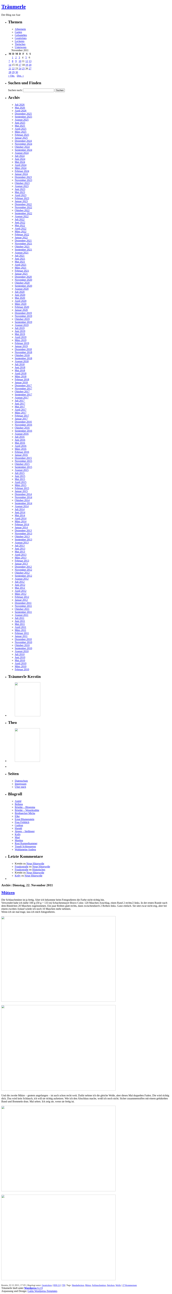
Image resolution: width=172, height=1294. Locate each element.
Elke (17, 816)
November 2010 (23, 642)
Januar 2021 (21, 273)
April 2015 (20, 482)
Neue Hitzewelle (35, 863)
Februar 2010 (22, 669)
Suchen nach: (15, 90)
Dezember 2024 (23, 140)
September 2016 (23, 430)
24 (20, 68)
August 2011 (21, 615)
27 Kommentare (129, 1285)
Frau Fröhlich (22, 822)
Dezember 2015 (23, 458)
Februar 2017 (22, 415)
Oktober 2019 (22, 319)
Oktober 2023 (22, 183)
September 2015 (23, 467)
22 (13, 68)
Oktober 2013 (22, 536)
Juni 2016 (20, 439)
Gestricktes (21, 38)
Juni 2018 (20, 367)
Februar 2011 (22, 633)
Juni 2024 (20, 159)
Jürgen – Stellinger (25, 831)
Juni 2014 (20, 512)
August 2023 (22, 186)
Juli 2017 (20, 400)
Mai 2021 (20, 261)
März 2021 (20, 267)
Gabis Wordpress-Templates (42, 1291)
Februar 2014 (22, 524)
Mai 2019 (20, 334)
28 (10, 72)
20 (30, 64)
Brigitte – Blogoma (25, 807)
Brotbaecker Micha (25, 813)
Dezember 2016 (23, 421)
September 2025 (23, 116)
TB (63, 1285)
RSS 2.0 (57, 1285)
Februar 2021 (22, 270)
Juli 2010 (20, 654)
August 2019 (22, 325)
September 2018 (23, 358)
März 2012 (20, 593)
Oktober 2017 (22, 391)
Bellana (19, 804)
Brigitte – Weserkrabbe (27, 810)
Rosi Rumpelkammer (26, 843)
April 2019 (20, 337)
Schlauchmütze (99, 1285)
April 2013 (20, 554)
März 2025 (20, 131)
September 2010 (23, 648)
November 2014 (23, 497)
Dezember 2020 (23, 276)
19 (26, 64)
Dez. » (20, 75)
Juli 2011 (19, 618)
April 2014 (20, 518)
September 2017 (23, 394)
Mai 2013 (20, 551)
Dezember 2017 (23, 385)
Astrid (18, 801)
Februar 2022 (22, 234)
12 (26, 61)
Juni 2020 (20, 294)
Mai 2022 (20, 225)
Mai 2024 (20, 162)
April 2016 (20, 445)
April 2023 (20, 195)
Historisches (38, 869)
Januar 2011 (21, 636)
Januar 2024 (21, 174)
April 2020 (20, 301)
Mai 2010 (20, 660)
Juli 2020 (20, 291)
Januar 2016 (21, 455)
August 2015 (22, 470)
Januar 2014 (21, 527)
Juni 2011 (20, 621)
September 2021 (23, 249)
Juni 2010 (20, 657)
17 (20, 64)
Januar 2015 (21, 491)
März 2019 (20, 340)
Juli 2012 (20, 581)
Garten (18, 32)
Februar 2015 (22, 488)
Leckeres (19, 41)
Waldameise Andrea (25, 849)
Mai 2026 (20, 107)
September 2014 (23, 503)
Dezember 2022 (23, 204)
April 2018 (20, 373)
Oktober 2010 (22, 645)
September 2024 (23, 149)
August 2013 (22, 542)
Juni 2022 (20, 222)
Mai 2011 (20, 624)
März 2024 (20, 168)
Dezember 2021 (23, 240)
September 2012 (23, 575)
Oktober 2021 (22, 246)
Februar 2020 (22, 307)
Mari (17, 837)
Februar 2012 (22, 596)
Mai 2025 (20, 125)
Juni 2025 (20, 122)
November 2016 (23, 424)
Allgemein (20, 29)
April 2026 (20, 110)
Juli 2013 (20, 545)
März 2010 (20, 666)
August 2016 (22, 433)
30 (16, 72)
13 (30, 61)
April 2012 (20, 590)
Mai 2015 (20, 479)
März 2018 (20, 376)
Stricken (111, 1285)
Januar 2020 (21, 310)
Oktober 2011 (22, 609)
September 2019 (23, 322)
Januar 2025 (21, 137)
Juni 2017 (20, 403)
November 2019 (23, 316)
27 (30, 68)
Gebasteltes (21, 35)
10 (20, 61)
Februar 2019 (22, 343)
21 (10, 68)
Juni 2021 (20, 258)
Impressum (20, 783)
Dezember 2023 (23, 177)
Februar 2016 (22, 452)
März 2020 (20, 304)
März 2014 (20, 521)
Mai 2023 (20, 192)
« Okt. (11, 75)
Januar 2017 (21, 418)
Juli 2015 (20, 473)
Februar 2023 (22, 198)
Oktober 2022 (22, 210)
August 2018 (22, 361)
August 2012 (22, 578)
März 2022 (20, 231)
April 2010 (20, 663)
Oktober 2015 (22, 464)
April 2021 (20, 264)
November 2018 (23, 352)
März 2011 (20, 630)
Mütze (88, 1285)
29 (13, 72)
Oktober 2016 (22, 427)
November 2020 (23, 279)
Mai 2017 (20, 406)
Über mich (20, 786)
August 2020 (22, 288)
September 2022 (23, 213)
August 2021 (22, 252)
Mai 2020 (20, 297)
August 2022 (22, 216)
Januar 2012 (21, 600)
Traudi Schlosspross (25, 846)
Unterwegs (20, 47)
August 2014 (22, 506)
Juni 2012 (20, 584)
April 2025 (20, 128)
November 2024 (23, 143)
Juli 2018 (20, 364)
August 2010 (22, 651)
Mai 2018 (20, 370)
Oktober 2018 (22, 355)
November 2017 (23, 388)
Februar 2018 (22, 379)
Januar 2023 (21, 201)
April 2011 (20, 627)
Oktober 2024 (22, 146)
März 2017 (20, 412)
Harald (18, 828)
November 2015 (23, 461)
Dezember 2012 (23, 566)
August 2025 (22, 119)
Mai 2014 (20, 515)
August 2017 (22, 397)
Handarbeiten (78, 1285)
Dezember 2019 (23, 313)
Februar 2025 (22, 134)
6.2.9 (33, 1288)
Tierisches (20, 44)
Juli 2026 (20, 104)
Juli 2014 (20, 509)
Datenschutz (21, 780)
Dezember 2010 (23, 639)
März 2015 (20, 485)
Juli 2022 (20, 219)
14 (10, 64)
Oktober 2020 (22, 282)
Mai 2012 (20, 587)
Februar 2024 (22, 171)
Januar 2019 (21, 346)
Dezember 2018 (23, 349)
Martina (19, 840)
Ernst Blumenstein (24, 819)
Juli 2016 (20, 436)
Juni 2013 (20, 548)
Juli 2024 (20, 156)
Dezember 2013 (23, 530)
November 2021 (23, 243)
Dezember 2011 (23, 603)
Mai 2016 (20, 442)
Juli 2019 (20, 328)
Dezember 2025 (23, 113)
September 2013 (23, 539)
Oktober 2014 (22, 500)
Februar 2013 (22, 560)
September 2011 (23, 612)
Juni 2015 (20, 476)
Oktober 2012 (22, 572)
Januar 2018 (21, 382)
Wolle (118, 1285)
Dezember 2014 (23, 494)
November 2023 (23, 180)
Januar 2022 (21, 237)
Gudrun (19, 825)
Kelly (18, 834)
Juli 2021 (20, 255)
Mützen (8, 892)
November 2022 (23, 207)
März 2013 (20, 557)
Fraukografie (21, 866)
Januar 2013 (21, 563)
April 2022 (20, 228)
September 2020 (23, 285)
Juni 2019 (20, 331)
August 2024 (22, 153)
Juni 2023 (20, 189)
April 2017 (20, 409)
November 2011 (23, 606)
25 (23, 68)
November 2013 (23, 533)
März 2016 (20, 448)
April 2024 (20, 165)
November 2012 (23, 569)
